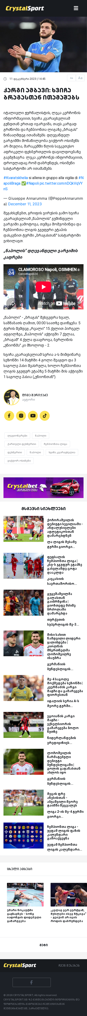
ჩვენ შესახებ (69, 965)
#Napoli (32, 183)
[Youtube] (33, 416)
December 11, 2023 (25, 204)
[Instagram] (21, 416)
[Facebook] (9, 416)
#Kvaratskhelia (15, 178)
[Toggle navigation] (76, 8)
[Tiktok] (45, 416)
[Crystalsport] (25, 8)
